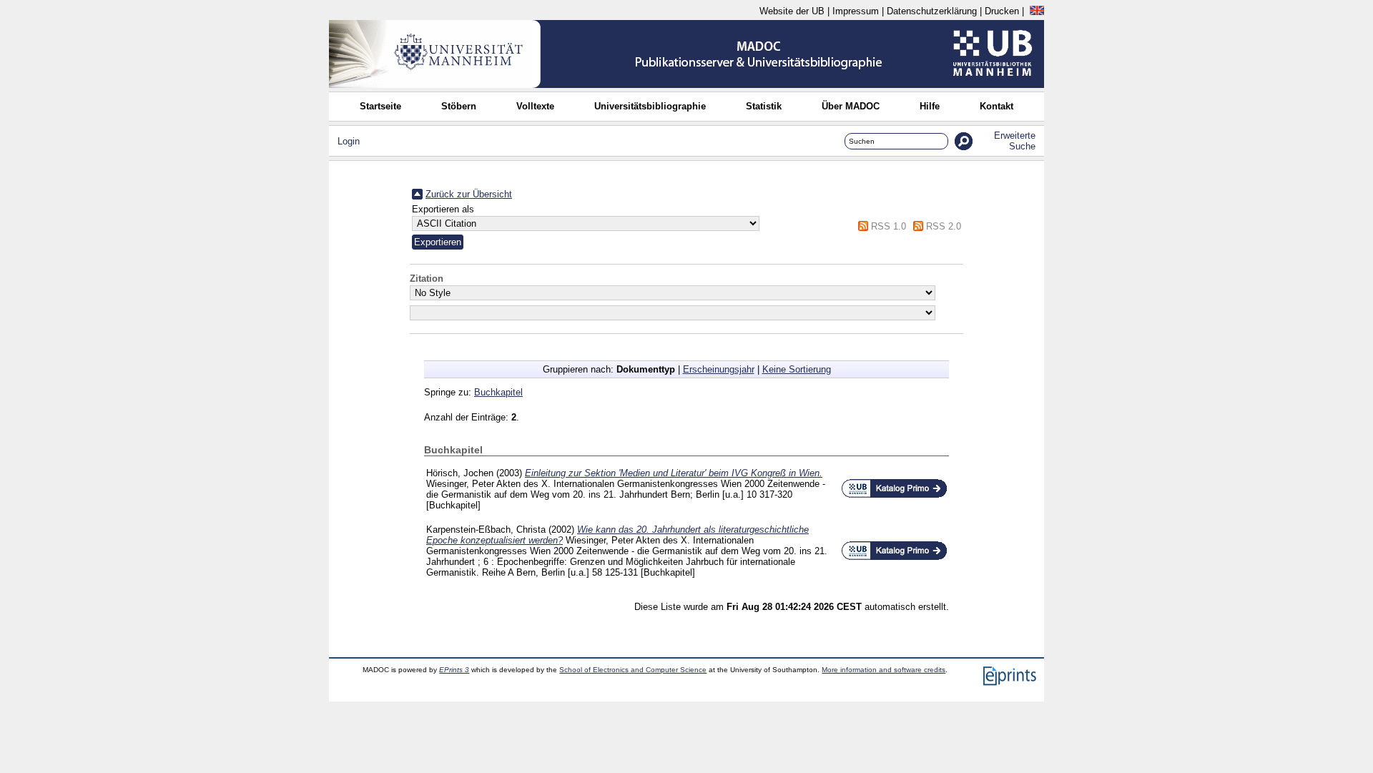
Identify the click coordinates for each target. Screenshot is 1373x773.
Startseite (380, 106)
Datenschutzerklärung (932, 11)
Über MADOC (851, 106)
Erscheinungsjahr (718, 369)
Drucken (1002, 11)
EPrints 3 (454, 670)
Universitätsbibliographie (650, 106)
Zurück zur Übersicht (468, 194)
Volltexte (535, 106)
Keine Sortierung (796, 369)
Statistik (764, 106)
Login (349, 141)
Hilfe (930, 106)
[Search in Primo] (894, 495)
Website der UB (792, 11)
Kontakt (996, 106)
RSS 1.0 (888, 226)
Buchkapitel (498, 392)
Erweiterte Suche (1014, 141)
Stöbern (458, 106)
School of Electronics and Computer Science (633, 670)
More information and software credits (883, 670)
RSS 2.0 (943, 226)
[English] (1037, 11)
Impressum (855, 11)
